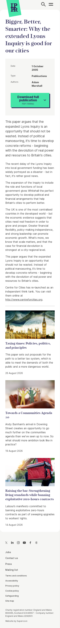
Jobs (8, 552)
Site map (9, 601)
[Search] (43, 5)
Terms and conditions (16, 575)
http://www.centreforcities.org (23, 299)
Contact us (11, 558)
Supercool (22, 621)
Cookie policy (12, 591)
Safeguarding (12, 596)
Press (8, 563)
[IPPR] (14, 7)
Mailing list (11, 569)
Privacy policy (12, 585)
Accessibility (11, 580)
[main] (30, 268)
